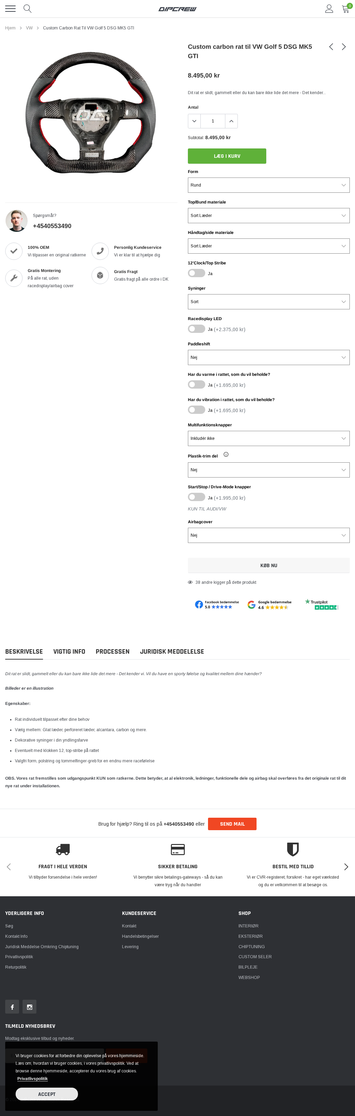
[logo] (177, 8)
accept (46, 1094)
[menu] (10, 8)
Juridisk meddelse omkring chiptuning (42, 946)
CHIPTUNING (252, 946)
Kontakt (129, 926)
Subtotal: (196, 137)
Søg (9, 926)
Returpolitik (15, 967)
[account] (329, 8)
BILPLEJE (248, 967)
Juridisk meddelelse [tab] (172, 651)
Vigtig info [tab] (69, 651)
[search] (28, 8)
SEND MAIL (232, 824)
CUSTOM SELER (255, 956)
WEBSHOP (249, 977)
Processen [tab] (113, 651)
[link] (331, 46)
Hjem (10, 28)
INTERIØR (249, 926)
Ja (210, 273)
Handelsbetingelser (140, 936)
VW (29, 28)
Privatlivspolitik (19, 956)
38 (198, 582)
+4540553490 (52, 226)
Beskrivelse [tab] (24, 651)
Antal (193, 107)
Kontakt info (16, 936)
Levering (130, 946)
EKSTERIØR (251, 936)
